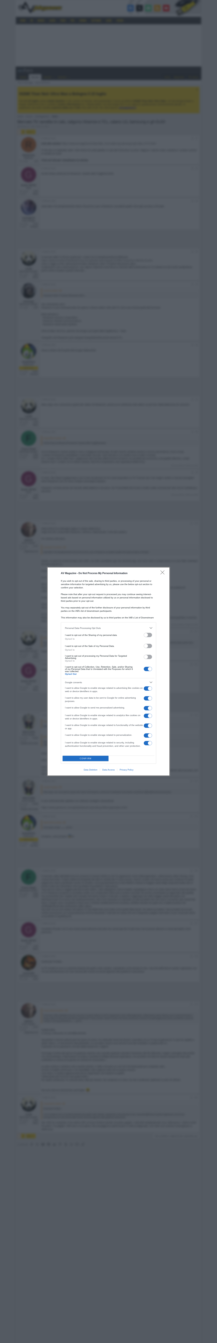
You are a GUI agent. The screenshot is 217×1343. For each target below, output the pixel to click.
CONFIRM (86, 758)
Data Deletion (90, 769)
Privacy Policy (126, 769)
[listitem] (108, 628)
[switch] (148, 635)
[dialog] (108, 671)
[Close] (163, 573)
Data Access (108, 769)
